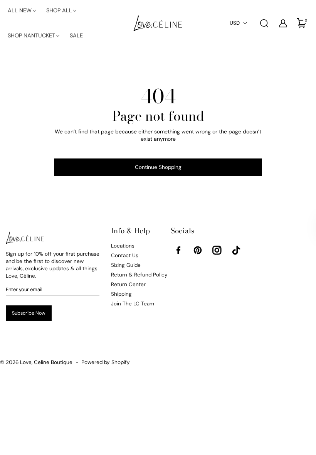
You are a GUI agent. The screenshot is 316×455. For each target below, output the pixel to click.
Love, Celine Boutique (46, 362)
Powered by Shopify (105, 362)
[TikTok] (236, 250)
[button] (22, 10)
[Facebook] (178, 250)
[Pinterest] (197, 250)
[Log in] (283, 23)
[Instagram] (217, 250)
